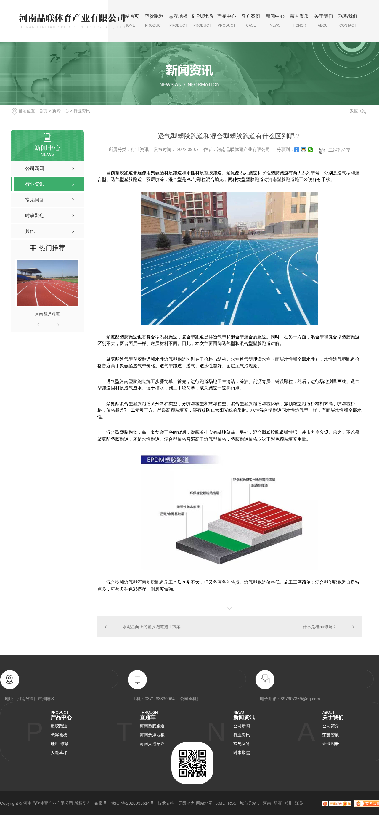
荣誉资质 (299, 21)
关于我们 (323, 21)
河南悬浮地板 (152, 734)
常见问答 (241, 743)
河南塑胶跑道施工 (285, 179)
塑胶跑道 (153, 21)
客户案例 (250, 21)
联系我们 (347, 21)
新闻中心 (275, 21)
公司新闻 (241, 725)
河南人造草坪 (152, 743)
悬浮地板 (178, 21)
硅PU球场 (202, 21)
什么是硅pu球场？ (320, 626)
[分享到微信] (310, 149)
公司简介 (330, 725)
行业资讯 (81, 110)
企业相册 (330, 743)
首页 (43, 110)
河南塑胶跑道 (47, 313)
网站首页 (129, 21)
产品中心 (226, 21)
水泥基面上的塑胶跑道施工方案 (152, 626)
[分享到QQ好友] (303, 149)
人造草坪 (59, 752)
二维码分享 (339, 150)
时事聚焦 (241, 752)
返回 (354, 110)
